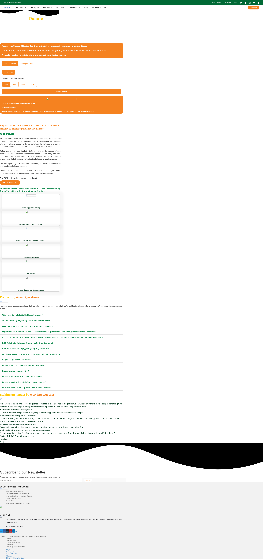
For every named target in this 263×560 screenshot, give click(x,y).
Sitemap (10, 545)
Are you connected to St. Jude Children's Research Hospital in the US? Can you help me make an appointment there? (53, 337)
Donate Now (61, 91)
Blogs (86, 7)
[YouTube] (254, 3)
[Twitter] (241, 3)
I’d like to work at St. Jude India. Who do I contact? (24, 382)
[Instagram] (250, 3)
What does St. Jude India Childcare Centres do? (22, 315)
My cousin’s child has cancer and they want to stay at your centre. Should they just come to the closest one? (49, 331)
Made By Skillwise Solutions (16, 547)
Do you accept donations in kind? (16, 359)
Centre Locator (215, 3)
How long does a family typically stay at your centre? (25, 348)
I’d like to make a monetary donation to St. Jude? (23, 365)
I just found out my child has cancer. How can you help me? (28, 326)
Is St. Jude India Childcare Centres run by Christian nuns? (27, 343)
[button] (10, 182)
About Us (46, 7)
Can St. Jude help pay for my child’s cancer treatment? (26, 320)
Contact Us (227, 3)
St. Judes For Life (99, 7)
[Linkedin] (258, 3)
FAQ (235, 3)
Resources (74, 7)
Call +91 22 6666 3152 (9, 107)
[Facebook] (245, 3)
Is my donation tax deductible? (15, 371)
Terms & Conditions (13, 542)
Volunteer (60, 7)
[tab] (61, 315)
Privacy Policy (11, 540)
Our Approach (20, 7)
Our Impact (34, 7)
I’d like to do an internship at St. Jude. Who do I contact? (26, 387)
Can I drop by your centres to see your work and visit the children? (31, 354)
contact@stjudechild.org (12, 2)
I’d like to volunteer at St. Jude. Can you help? (22, 376)
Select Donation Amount (13, 78)
